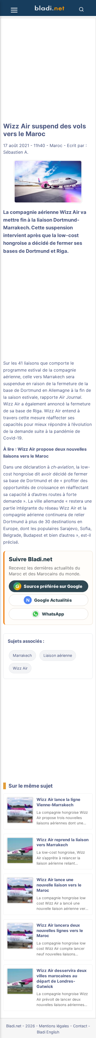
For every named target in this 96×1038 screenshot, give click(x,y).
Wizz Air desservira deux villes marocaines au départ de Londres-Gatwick (62, 978)
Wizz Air (20, 668)
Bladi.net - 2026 (20, 1026)
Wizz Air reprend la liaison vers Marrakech (63, 842)
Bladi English (48, 1032)
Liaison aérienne (57, 655)
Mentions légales (54, 1026)
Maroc (56, 145)
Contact (80, 1026)
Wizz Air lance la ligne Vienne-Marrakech (58, 802)
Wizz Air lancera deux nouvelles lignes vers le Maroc (60, 930)
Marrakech (22, 655)
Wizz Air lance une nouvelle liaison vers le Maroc (59, 885)
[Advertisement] (48, 70)
